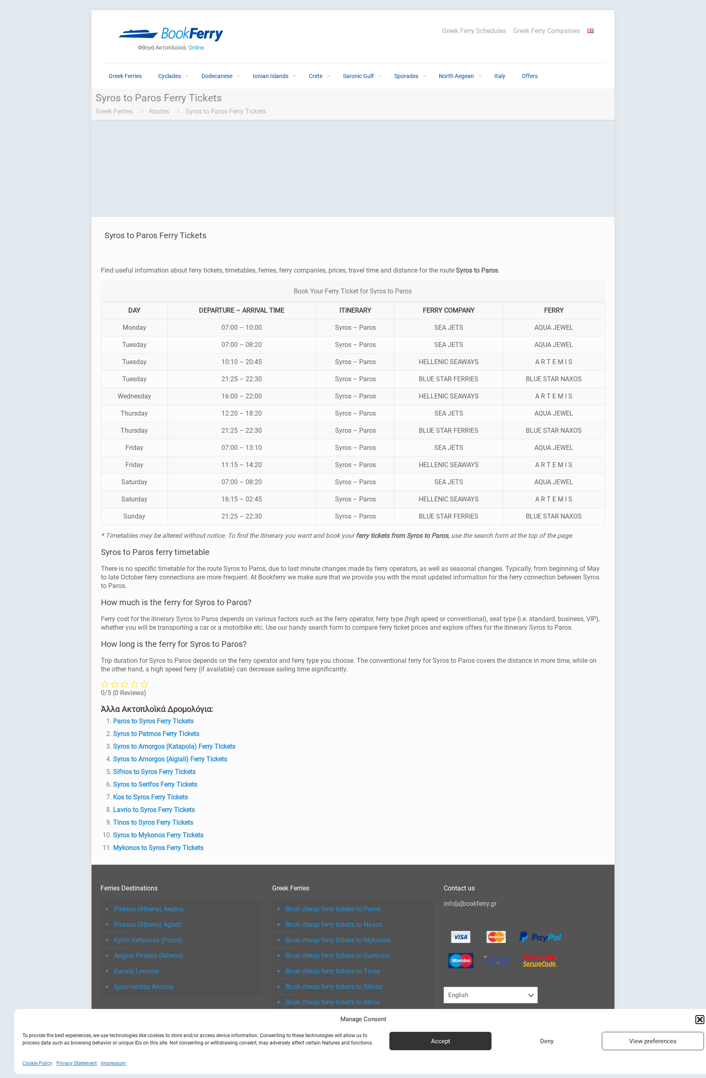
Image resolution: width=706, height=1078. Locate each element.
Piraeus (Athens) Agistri (148, 924)
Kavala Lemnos (136, 971)
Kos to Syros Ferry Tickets (150, 797)
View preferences (653, 1041)
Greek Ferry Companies (546, 31)
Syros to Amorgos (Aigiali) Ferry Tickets (170, 759)
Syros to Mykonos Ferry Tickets (158, 835)
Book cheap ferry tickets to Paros (333, 909)
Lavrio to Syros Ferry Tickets (154, 810)
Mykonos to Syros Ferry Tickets (158, 848)
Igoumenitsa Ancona (144, 987)
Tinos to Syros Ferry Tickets (153, 822)
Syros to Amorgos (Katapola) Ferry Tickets (174, 746)
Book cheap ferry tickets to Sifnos (334, 987)
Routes (159, 111)
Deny (547, 1041)
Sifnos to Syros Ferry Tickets (154, 772)
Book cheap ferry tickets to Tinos (333, 971)
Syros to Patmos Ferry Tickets (156, 734)
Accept (440, 1041)
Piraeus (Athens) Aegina (148, 909)
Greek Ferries (114, 111)
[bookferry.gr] (174, 36)
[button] (700, 1019)
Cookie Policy (37, 1063)
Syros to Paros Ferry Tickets (225, 111)
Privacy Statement (76, 1063)
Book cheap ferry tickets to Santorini (338, 955)
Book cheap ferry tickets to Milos (333, 1002)
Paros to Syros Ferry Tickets (153, 721)
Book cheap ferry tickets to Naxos (334, 924)
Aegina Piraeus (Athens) (148, 955)
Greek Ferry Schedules (474, 31)
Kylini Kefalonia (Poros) (148, 940)
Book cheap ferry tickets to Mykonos (338, 940)
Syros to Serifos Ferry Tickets (155, 784)
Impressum (113, 1063)
